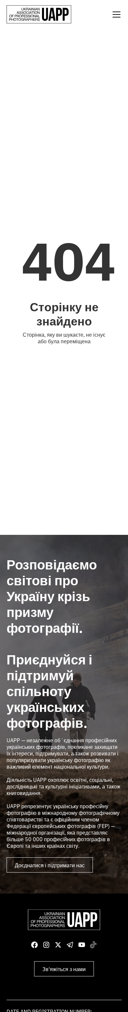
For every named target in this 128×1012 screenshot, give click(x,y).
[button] (115, 14)
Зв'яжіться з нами (64, 968)
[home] (39, 14)
